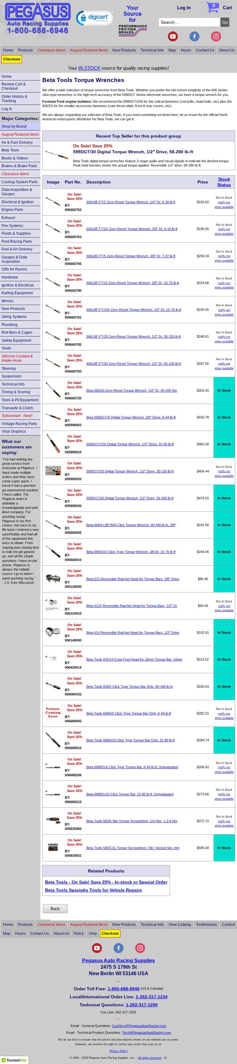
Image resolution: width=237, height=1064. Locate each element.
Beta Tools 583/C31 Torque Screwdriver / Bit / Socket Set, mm (132, 848)
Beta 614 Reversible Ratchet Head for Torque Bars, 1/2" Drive (132, 632)
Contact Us (205, 50)
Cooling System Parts (20, 182)
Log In (184, 7)
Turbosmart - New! (17, 416)
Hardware (10, 277)
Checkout (11, 59)
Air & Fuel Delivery (17, 142)
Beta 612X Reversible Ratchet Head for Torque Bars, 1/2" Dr (131, 606)
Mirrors (7, 301)
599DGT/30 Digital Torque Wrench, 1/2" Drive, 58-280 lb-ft (129, 498)
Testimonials (206, 924)
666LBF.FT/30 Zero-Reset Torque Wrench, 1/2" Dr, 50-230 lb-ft (133, 363)
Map (172, 50)
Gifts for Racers (14, 269)
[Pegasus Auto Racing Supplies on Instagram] (216, 40)
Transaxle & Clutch (17, 408)
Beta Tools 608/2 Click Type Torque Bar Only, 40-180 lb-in (129, 686)
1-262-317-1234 (152, 996)
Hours (186, 50)
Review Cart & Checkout (14, 86)
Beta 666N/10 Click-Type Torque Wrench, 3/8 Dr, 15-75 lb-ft (131, 552)
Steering (9, 368)
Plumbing (10, 325)
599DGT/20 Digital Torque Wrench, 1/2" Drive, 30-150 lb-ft (129, 471)
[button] (95, 19)
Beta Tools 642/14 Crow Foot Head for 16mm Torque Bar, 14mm (134, 659)
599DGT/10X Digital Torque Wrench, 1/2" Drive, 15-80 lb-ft (130, 444)
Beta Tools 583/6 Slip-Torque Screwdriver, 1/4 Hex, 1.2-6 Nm (131, 821)
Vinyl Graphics (14, 431)
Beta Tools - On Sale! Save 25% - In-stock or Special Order (106, 882)
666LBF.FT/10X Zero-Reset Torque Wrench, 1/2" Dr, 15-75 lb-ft (133, 309)
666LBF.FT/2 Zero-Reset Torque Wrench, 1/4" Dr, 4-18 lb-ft (130, 202)
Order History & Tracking (14, 98)
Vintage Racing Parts (19, 424)
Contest (228, 924)
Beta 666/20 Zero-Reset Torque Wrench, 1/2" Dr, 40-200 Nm (131, 390)
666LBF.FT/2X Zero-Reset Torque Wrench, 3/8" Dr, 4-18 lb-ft (131, 229)
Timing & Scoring (16, 392)
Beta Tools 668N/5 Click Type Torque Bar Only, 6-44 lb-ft (128, 713)
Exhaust (8, 218)
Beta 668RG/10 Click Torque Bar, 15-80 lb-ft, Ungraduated (129, 794)
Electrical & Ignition (18, 202)
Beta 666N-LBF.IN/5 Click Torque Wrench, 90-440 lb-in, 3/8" (131, 525)
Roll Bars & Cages (17, 332)
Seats (6, 348)
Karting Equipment (17, 293)
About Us (227, 50)
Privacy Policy (119, 1051)
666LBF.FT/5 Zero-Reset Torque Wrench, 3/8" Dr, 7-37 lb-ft (130, 256)
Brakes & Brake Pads (19, 166)
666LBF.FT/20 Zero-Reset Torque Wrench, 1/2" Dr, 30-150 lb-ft (133, 336)
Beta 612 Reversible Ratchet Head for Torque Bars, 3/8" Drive (132, 579)
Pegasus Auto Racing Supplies (118, 960)
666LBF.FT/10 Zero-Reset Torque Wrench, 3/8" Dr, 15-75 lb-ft (132, 283)
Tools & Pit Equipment (20, 400)
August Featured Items (89, 50)
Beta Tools (10, 150)
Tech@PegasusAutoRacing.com (146, 1032)
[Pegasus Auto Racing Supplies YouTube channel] (173, 40)
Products (25, 50)
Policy (79, 933)
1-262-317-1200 (142, 1004)
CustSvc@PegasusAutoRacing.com (139, 1026)
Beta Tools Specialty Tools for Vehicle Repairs (93, 890)
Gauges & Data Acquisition (14, 259)
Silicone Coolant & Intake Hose (17, 358)
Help (93, 933)
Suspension (12, 376)
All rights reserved (149, 1057)
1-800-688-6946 (123, 988)
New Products (124, 50)
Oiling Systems (14, 317)
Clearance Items (51, 50)
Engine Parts (12, 210)
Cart (222, 6)
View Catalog (179, 924)
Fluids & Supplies (16, 233)
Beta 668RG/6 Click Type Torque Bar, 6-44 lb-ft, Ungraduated (132, 767)
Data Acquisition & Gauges (17, 192)
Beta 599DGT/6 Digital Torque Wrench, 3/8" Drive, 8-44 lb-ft (131, 417)
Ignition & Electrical (18, 285)
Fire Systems (12, 226)
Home (8, 50)
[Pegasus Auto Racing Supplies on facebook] (194, 40)
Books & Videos (15, 158)
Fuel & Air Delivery (17, 249)
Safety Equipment (16, 340)
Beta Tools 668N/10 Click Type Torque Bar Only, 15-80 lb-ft (130, 740)
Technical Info (152, 50)
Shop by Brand (14, 126)
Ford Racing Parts (17, 241)
